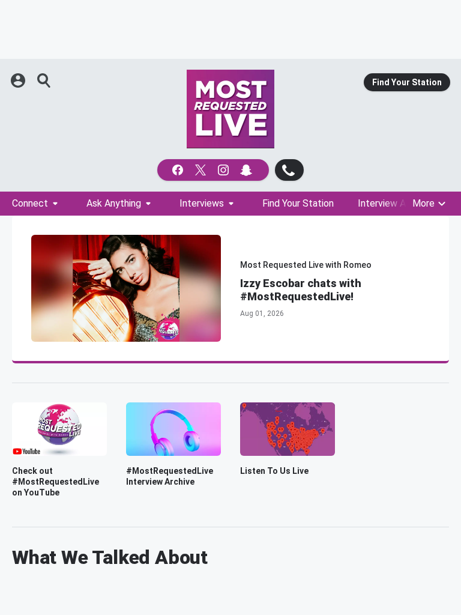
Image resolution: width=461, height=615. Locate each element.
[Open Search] (44, 80)
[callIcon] (289, 170)
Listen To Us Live (274, 471)
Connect (30, 203)
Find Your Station (407, 82)
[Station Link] (230, 109)
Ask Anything (113, 203)
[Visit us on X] (201, 170)
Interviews (201, 203)
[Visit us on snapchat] (247, 170)
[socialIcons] (213, 170)
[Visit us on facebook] (178, 170)
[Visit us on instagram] (224, 170)
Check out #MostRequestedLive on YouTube (55, 481)
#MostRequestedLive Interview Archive (169, 476)
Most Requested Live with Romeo (306, 265)
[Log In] (19, 80)
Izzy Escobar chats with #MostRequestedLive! (300, 290)
